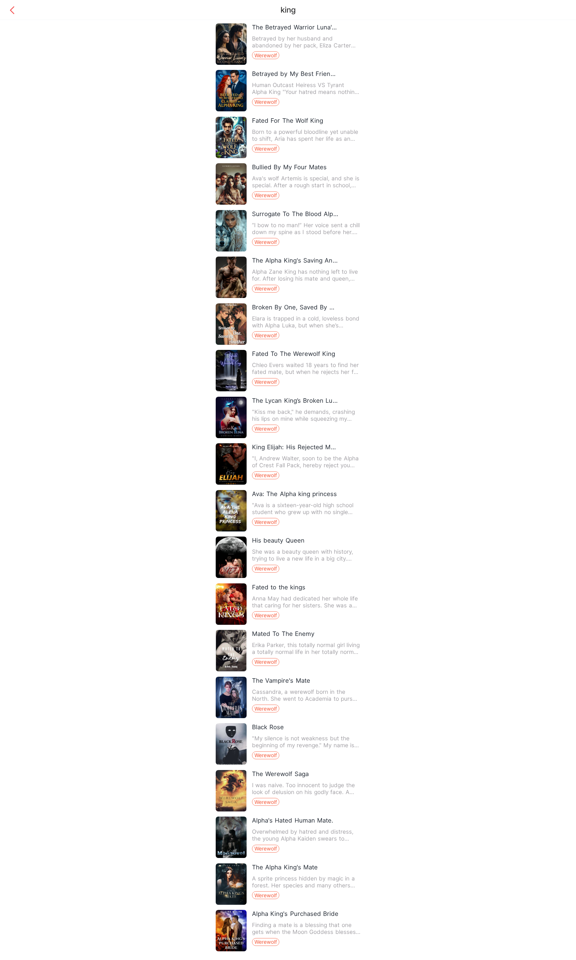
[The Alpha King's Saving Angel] (231, 296)
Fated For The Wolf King (287, 120)
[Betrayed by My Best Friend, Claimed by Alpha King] (231, 110)
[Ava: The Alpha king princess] (231, 530)
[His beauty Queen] (231, 576)
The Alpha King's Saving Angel (296, 260)
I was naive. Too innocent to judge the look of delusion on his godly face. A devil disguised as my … (303, 792)
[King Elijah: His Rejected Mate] (231, 483)
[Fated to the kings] (231, 623)
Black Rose (268, 727)
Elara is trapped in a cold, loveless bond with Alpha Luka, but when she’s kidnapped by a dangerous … (305, 325)
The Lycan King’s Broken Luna (296, 400)
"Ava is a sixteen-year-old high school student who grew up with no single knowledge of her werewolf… (302, 512)
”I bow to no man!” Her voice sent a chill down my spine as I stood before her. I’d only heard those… (306, 232)
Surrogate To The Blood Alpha (296, 214)
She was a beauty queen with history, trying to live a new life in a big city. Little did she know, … (302, 558)
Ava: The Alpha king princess (294, 494)
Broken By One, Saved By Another (302, 307)
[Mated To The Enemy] (231, 670)
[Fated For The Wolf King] (231, 157)
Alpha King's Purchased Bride (295, 913)
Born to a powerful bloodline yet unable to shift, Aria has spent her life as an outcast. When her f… (305, 138)
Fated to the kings (278, 587)
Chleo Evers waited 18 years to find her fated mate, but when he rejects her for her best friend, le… (305, 372)
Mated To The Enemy (283, 633)
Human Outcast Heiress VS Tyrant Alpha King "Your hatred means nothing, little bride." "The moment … (305, 92)
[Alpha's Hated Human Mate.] (231, 856)
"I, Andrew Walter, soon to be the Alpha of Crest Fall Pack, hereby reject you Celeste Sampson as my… (305, 465)
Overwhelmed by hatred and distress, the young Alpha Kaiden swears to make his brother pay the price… (303, 838)
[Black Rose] (231, 763)
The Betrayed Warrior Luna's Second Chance (317, 27)
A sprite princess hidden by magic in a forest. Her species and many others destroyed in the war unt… (303, 885)
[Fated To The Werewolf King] (231, 390)
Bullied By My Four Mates (289, 167)
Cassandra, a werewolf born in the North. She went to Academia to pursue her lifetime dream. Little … (305, 698)
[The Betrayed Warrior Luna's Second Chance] (231, 63)
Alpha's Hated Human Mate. (292, 820)
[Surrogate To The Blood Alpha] (231, 250)
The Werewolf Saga (280, 774)
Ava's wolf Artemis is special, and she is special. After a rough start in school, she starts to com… (305, 185)
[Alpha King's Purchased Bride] (231, 950)
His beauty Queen (278, 540)
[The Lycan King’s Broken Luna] (231, 437)
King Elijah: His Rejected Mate (296, 447)
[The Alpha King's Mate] (231, 903)
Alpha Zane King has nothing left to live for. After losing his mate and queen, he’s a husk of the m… (305, 278)
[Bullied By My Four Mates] (231, 203)
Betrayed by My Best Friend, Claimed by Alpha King (328, 73)
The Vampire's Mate (281, 680)
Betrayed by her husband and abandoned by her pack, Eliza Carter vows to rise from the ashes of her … (302, 45)
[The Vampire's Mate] (231, 717)
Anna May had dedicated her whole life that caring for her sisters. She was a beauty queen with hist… (305, 605)
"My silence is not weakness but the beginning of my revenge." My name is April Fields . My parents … (303, 745)
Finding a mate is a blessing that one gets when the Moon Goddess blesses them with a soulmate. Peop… (304, 932)
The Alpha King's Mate (285, 867)
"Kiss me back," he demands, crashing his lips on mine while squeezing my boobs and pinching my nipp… (303, 418)
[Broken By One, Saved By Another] (231, 343)
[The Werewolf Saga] (231, 810)
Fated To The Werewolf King (293, 353)
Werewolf (265, 55)
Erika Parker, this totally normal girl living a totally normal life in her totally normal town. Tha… (306, 652)
